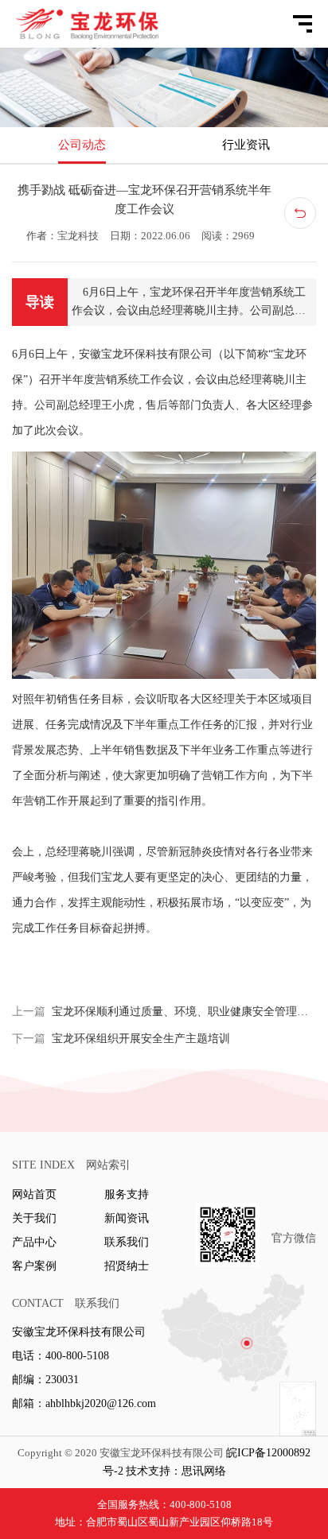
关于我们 (34, 1218)
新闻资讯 (126, 1218)
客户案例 (34, 1266)
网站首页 (34, 1194)
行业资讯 (246, 144)
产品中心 (34, 1242)
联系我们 (126, 1242)
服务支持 (126, 1194)
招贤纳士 (126, 1266)
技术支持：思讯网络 (176, 1471)
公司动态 (82, 144)
